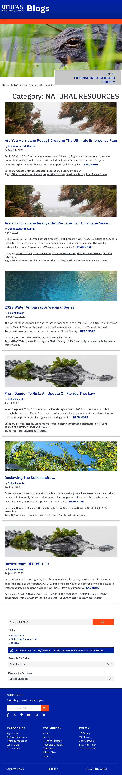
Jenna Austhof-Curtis (21, 146)
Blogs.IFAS (17, 635)
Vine (83, 515)
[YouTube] (28, 715)
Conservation (44, 594)
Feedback (48, 737)
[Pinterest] (21, 715)
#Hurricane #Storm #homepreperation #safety (38, 174)
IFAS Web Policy (87, 744)
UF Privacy (84, 733)
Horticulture (89, 423)
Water (67, 337)
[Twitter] (14, 715)
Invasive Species (62, 507)
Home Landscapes (70, 423)
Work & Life (13, 744)
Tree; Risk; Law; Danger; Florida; (29, 430)
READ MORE (91, 164)
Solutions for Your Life (24, 639)
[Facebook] (8, 715)
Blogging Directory (52, 740)
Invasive (32, 515)
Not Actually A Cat (69, 515)
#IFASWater (18, 341)
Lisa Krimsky (16, 313)
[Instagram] (43, 715)
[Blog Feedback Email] (36, 715)
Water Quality (12, 344)
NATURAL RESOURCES (89, 253)
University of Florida (93, 769)
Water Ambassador (104, 341)
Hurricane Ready (75, 174)
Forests (54, 423)
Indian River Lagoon (37, 341)
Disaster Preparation (47, 170)
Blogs (38, 8)
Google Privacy (87, 740)
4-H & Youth (13, 748)
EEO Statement (87, 748)
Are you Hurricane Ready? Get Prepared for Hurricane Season (58, 223)
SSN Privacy (85, 737)
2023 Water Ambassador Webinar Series (39, 307)
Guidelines (48, 748)
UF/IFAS (23, 427)
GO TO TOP (53, 769)
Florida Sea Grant (49, 597)
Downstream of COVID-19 (27, 563)
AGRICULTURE (24, 253)
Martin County (57, 341)
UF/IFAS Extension (70, 170)
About (46, 733)
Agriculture (12, 733)
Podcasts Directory (53, 744)
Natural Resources (17, 737)
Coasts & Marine (25, 170)
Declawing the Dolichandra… (30, 477)
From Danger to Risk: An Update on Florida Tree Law (50, 393)
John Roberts (16, 399)
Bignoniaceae (18, 515)
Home (5, 85)
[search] (103, 622)
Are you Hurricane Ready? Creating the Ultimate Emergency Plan (61, 140)
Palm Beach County (96, 174)
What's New (49, 752)
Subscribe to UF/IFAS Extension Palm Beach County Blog (59, 650)
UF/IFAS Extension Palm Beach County (28, 85)
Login (46, 756)
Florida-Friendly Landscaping (32, 423)
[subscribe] (44, 708)
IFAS (105, 769)
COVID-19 (32, 597)
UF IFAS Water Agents (79, 341)
